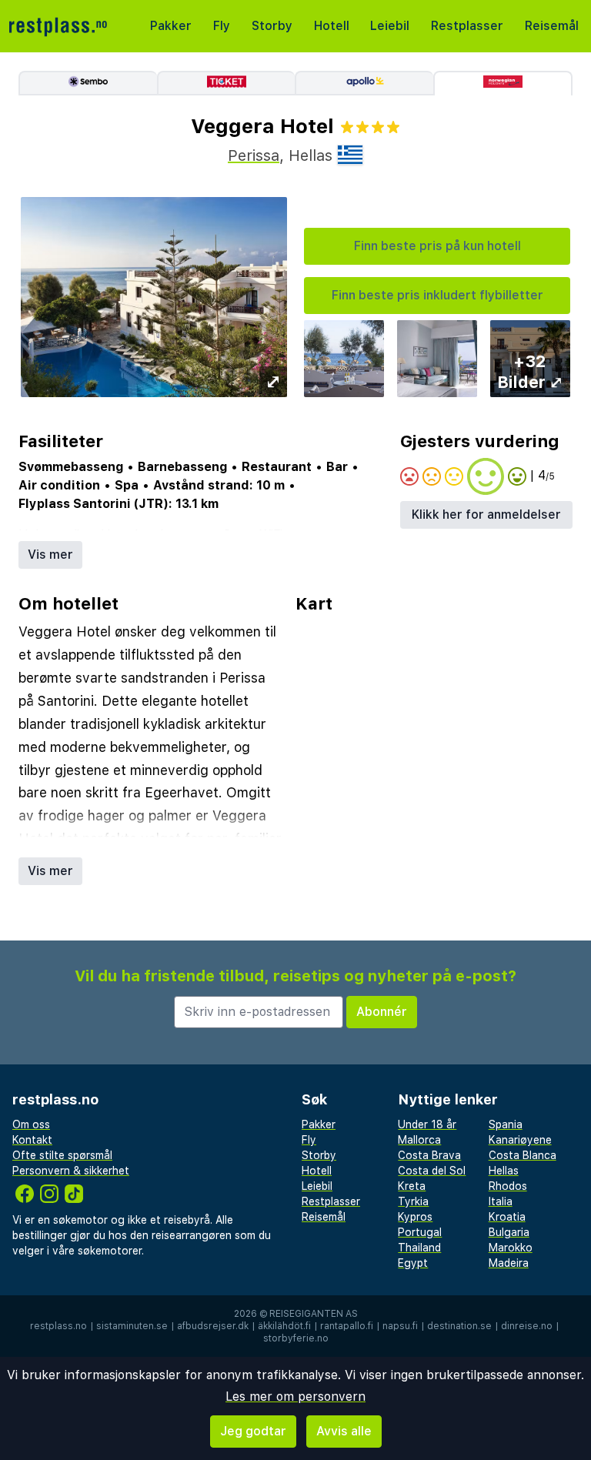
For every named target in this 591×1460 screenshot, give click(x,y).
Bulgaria (509, 1232)
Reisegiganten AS (313, 1313)
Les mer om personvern (295, 1396)
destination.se (459, 1326)
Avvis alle (344, 1431)
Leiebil (389, 25)
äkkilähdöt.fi (284, 1326)
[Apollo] (364, 83)
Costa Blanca (522, 1155)
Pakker (171, 25)
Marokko (511, 1247)
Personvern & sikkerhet (70, 1170)
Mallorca (419, 1140)
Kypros (415, 1217)
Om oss (31, 1124)
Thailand (419, 1247)
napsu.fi (400, 1326)
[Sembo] (87, 83)
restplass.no (58, 1326)
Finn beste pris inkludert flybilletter (437, 295)
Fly (221, 25)
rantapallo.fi (346, 1326)
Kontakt (32, 1140)
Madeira (509, 1263)
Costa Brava (429, 1155)
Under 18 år (427, 1124)
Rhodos (508, 1186)
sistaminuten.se (132, 1326)
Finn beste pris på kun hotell (437, 246)
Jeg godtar (253, 1431)
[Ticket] (226, 83)
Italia (501, 1201)
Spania (506, 1124)
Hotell (331, 25)
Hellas (504, 1170)
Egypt (413, 1263)
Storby (272, 25)
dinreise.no (527, 1326)
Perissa (253, 155)
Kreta (412, 1186)
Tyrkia (413, 1201)
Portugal (420, 1232)
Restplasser (467, 25)
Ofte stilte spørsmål (62, 1155)
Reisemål (552, 25)
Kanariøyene (520, 1140)
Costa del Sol (432, 1170)
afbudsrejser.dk (213, 1326)
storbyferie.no (296, 1338)
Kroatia (507, 1217)
